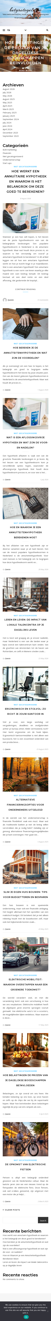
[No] (47, 1311)
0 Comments (43, 300)
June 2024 (7, 126)
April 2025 (7, 105)
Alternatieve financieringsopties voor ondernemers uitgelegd (25, 804)
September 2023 (11, 136)
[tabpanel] (25, 53)
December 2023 (10, 132)
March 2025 (8, 109)
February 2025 (10, 112)
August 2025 (9, 99)
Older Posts (12, 1210)
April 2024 (7, 129)
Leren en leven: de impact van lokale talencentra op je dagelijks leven (25, 624)
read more (25, 70)
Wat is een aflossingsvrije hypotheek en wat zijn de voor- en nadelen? (25, 442)
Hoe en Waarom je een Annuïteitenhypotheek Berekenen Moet (25, 532)
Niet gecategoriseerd (25, 37)
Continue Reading (25, 289)
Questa (11, 300)
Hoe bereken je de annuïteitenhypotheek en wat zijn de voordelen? (25, 353)
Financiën (7, 153)
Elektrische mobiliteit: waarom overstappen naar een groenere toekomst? (25, 984)
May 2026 (7, 95)
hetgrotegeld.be (25, 10)
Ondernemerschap (11, 159)
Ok (26, 1317)
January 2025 (9, 116)
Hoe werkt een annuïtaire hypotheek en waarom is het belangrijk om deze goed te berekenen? (25, 181)
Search (43, 1220)
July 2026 (7, 92)
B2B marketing (10, 149)
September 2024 (11, 119)
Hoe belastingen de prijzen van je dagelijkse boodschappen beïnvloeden (25, 52)
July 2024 (7, 122)
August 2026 (9, 89)
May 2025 (7, 102)
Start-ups (7, 163)
